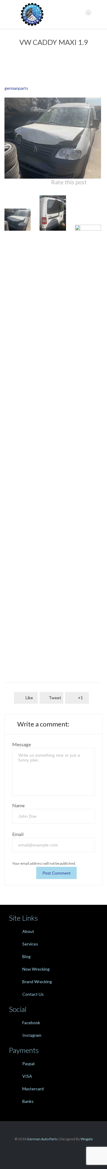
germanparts (16, 88)
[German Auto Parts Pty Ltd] (50, 14)
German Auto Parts (42, 1139)
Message (21, 744)
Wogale (86, 1139)
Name (18, 805)
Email (17, 834)
